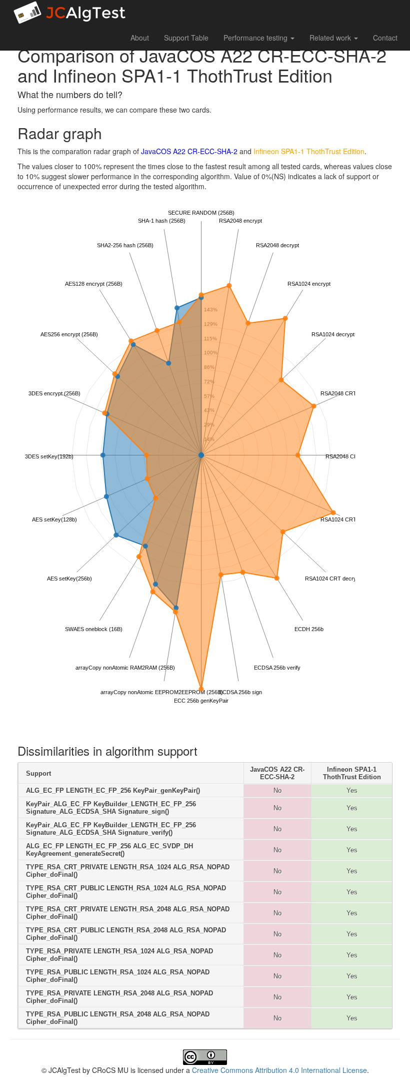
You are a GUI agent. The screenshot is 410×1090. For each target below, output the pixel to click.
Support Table (186, 38)
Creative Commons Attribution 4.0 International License (279, 1070)
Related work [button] (331, 38)
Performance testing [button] (257, 38)
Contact (385, 38)
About (139, 38)
